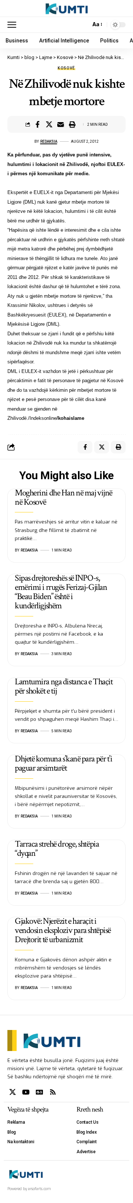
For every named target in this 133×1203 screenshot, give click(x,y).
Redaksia (48, 141)
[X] (12, 1092)
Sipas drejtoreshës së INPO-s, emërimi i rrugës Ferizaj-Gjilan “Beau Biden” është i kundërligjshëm (61, 591)
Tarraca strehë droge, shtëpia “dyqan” (57, 848)
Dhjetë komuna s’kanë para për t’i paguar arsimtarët (63, 763)
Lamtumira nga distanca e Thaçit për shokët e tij (63, 686)
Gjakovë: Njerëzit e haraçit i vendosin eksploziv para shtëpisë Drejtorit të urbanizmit (63, 930)
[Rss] (53, 1092)
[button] (13, 24)
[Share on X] (49, 124)
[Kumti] (66, 8)
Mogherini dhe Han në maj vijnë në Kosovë (63, 497)
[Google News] (39, 1092)
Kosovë (66, 68)
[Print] (72, 124)
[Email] (60, 124)
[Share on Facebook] (38, 124)
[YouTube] (25, 1092)
